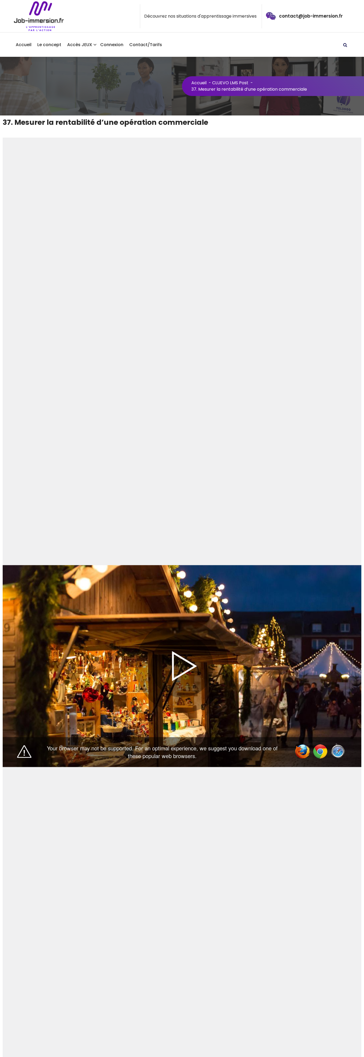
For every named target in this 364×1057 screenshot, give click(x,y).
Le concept (49, 45)
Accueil (23, 45)
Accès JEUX (79, 45)
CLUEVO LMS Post (230, 83)
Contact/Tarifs (145, 45)
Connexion (111, 45)
